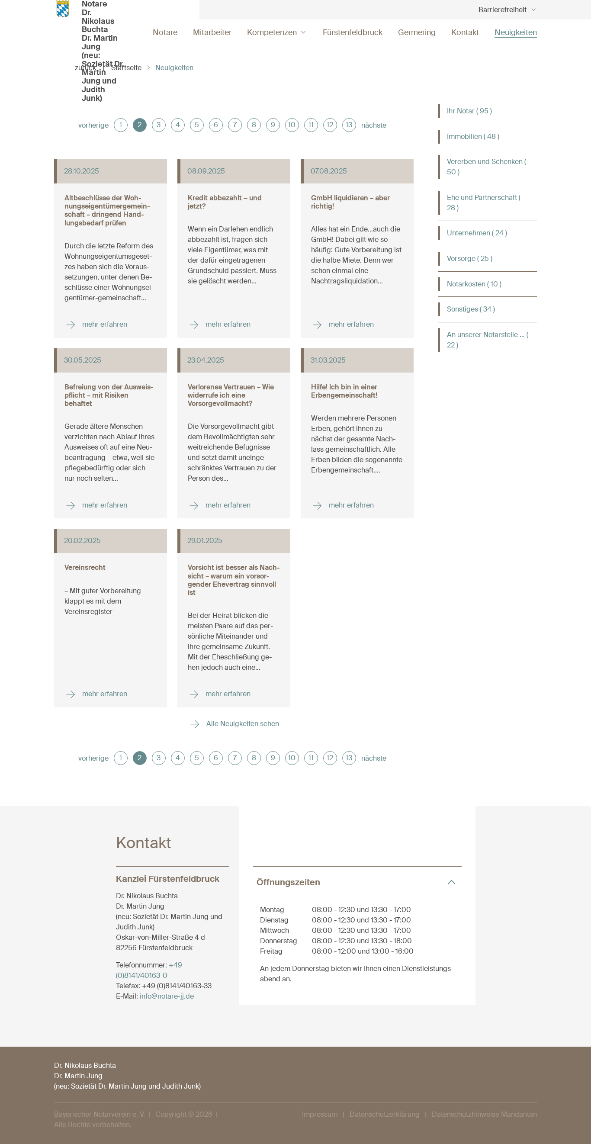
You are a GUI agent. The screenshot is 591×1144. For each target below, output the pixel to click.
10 (292, 124)
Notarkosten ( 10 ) (474, 284)
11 (311, 124)
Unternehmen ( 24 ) (477, 233)
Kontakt (465, 32)
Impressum (319, 1114)
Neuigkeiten (516, 32)
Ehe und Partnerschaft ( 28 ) (483, 202)
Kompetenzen (272, 32)
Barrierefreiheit (503, 9)
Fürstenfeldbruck (352, 32)
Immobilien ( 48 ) (473, 136)
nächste (373, 125)
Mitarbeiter (212, 32)
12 (330, 124)
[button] (357, 882)
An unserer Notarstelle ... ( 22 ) (487, 340)
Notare (165, 32)
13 (349, 124)
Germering (417, 32)
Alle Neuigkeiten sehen (242, 723)
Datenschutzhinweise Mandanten (484, 1114)
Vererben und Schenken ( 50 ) (486, 167)
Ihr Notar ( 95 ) (469, 111)
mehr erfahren (103, 324)
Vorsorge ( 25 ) (469, 258)
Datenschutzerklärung (385, 1114)
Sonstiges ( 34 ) (471, 309)
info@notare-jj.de (167, 996)
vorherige (93, 125)
